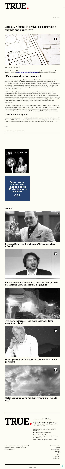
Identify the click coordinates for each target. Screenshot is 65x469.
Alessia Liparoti (41, 426)
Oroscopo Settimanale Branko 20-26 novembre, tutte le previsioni (31, 360)
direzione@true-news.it (39, 434)
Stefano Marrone (52, 422)
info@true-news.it (10, 449)
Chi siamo (57, 447)
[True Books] (17, 171)
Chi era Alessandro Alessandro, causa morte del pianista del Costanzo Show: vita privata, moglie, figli (31, 283)
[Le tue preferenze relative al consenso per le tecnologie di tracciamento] (62, 466)
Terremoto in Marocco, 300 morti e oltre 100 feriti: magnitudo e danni (29, 322)
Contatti (58, 454)
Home (54, 17)
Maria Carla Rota (48, 424)
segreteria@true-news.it (50, 439)
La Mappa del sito (55, 449)
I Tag (59, 453)
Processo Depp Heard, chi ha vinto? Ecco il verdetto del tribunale (31, 245)
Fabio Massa (48, 419)
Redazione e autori (55, 446)
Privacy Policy (56, 456)
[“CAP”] (17, 188)
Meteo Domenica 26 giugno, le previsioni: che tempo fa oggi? (31, 399)
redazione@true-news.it (44, 432)
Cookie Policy (56, 458)
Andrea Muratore (38, 424)
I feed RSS (57, 451)
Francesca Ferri (43, 422)
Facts (58, 17)
